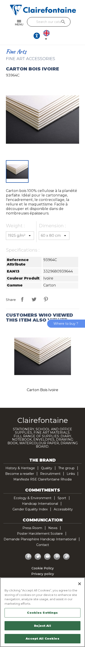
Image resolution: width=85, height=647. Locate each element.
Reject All (42, 625)
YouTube (47, 556)
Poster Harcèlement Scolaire (40, 534)
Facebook (28, 556)
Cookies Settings (42, 612)
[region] (42, 612)
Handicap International (40, 504)
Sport (62, 498)
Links (71, 474)
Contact (42, 545)
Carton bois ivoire (42, 390)
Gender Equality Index (30, 509)
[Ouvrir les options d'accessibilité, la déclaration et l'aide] (37, 36)
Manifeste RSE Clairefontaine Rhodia (42, 479)
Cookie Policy (43, 568)
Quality (46, 468)
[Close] (80, 584)
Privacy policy (42, 574)
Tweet (34, 299)
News (52, 528)
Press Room (32, 528)
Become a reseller (19, 474)
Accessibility (63, 509)
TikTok (66, 556)
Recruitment (50, 474)
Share (22, 299)
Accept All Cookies (42, 638)
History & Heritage (20, 468)
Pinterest (45, 299)
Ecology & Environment (32, 498)
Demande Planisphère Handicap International (40, 539)
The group (66, 468)
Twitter (37, 556)
